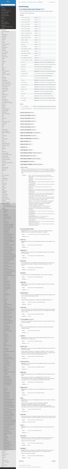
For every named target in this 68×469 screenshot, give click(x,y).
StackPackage (5, 370)
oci (8, 1)
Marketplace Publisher (5, 203)
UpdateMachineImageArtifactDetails (9, 415)
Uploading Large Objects (5, 23)
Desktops (3, 124)
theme (29, 467)
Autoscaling (4, 61)
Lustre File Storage (5, 194)
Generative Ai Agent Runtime (6, 154)
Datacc (3, 115)
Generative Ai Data (5, 156)
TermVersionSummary (7, 395)
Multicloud (3, 457)
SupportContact (6, 373)
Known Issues (3, 18)
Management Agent (5, 197)
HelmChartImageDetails (7, 281)
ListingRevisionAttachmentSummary (9, 310)
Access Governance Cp (5, 31)
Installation (3, 7)
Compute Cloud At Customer (6, 83)
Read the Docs (38, 467)
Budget (3, 69)
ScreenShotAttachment (7, 361)
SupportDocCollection (7, 376)
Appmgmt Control (5, 56)
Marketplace (4, 200)
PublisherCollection (6, 354)
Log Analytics (4, 187)
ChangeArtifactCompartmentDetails (8, 224)
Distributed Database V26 (6, 132)
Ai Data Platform (4, 34)
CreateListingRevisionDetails (7, 246)
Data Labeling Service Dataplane (7, 102)
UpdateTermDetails (6, 430)
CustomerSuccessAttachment (8, 272)
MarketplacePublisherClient (7, 205)
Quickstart (3, 17)
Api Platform (4, 45)
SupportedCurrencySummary (8, 380)
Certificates (4, 72)
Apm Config (4, 50)
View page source (52, 2)
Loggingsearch (4, 192)
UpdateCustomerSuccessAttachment (9, 402)
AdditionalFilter (6, 209)
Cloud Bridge (4, 77)
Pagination (3, 28)
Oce (2, 466)
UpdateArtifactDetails (7, 398)
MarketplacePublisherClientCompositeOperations (9, 206)
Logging (2, 20)
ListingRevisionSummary (7, 323)
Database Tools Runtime (6, 113)
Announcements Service (6, 44)
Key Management (5, 178)
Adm (2, 33)
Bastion (3, 63)
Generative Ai (4, 151)
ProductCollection (6, 348)
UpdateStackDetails (6, 427)
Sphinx (24, 467)
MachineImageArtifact (7, 326)
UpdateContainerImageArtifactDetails (9, 399)
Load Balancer (4, 184)
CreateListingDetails (6, 243)
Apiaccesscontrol (4, 47)
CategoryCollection (6, 221)
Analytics (3, 42)
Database (3, 107)
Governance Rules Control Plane (7, 162)
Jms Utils (3, 176)
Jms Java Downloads (5, 175)
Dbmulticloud (4, 118)
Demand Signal (4, 123)
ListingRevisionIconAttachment (8, 313)
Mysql (3, 458)
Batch (3, 64)
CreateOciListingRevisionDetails (8, 253)
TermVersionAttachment (7, 392)
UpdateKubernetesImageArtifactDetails (9, 405)
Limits (3, 181)
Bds (2, 66)
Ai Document (4, 36)
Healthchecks (4, 164)
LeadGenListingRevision (7, 294)
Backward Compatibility (5, 15)
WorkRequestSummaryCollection (8, 449)
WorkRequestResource (7, 446)
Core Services (4, 91)
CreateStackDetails (6, 262)
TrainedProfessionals (6, 396)
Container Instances (5, 88)
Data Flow (3, 97)
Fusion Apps (4, 148)
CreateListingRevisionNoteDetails (8, 247)
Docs (20, 2)
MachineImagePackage (7, 329)
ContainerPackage (6, 231)
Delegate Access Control (6, 121)
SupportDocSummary (7, 377)
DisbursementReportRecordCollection (9, 275)
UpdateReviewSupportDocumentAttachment (10, 421)
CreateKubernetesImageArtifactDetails (9, 240)
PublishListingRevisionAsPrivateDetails (9, 351)
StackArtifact (5, 367)
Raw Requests (3, 25)
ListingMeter (5, 300)
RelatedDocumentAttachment (8, 357)
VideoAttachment (6, 437)
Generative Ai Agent (5, 153)
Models (4, 208)
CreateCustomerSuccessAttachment (9, 237)
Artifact (5, 212)
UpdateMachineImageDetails (8, 417)
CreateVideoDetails (6, 268)
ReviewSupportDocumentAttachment (9, 358)
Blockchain (3, 67)
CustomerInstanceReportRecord (8, 269)
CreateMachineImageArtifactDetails (8, 250)
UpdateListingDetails (6, 408)
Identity (3, 165)
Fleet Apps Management (6, 143)
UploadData (5, 434)
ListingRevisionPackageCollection (8, 320)
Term (4, 386)
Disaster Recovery (5, 129)
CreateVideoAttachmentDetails (8, 266)
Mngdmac (3, 452)
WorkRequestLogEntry (7, 443)
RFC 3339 (42, 438)
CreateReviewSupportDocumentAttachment (10, 256)
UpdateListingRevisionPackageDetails (9, 414)
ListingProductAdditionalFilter (8, 304)
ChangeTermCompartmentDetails (8, 227)
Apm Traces (4, 55)
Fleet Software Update (5, 145)
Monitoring (3, 455)
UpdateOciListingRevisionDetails (8, 418)
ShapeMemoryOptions (7, 364)
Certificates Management (6, 74)
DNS (2, 134)
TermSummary (6, 389)
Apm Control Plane (5, 52)
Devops (3, 126)
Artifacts (3, 58)
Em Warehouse (4, 135)
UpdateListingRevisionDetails (8, 411)
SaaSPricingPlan (6, 360)
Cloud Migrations (4, 80)
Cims (2, 75)
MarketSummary (6, 335)
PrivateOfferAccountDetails (7, 345)
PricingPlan (5, 342)
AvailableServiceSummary (7, 218)
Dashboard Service (5, 94)
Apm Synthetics (4, 53)
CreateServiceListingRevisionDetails (8, 259)
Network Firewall (4, 460)
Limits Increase (4, 183)
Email (3, 137)
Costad (3, 93)
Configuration (3, 9)
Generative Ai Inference (6, 157)
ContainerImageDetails (7, 230)
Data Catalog (4, 96)
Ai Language (4, 37)
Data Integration (4, 99)
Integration (3, 170)
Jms (2, 173)
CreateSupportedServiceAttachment (9, 263)
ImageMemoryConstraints (7, 284)
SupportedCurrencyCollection (8, 379)
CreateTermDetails (6, 265)
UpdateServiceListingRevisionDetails (9, 424)
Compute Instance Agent (6, 85)
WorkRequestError (6, 440)
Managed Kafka (4, 195)
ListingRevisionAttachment (7, 307)
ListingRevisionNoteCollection (8, 316)
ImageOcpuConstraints (7, 285)
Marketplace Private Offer (6, 202)
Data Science (4, 105)
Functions (3, 146)
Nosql (3, 463)
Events (3, 140)
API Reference (24, 2)
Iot (2, 172)
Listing (4, 297)
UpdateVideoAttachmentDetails (8, 433)
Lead (4, 291)
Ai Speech (3, 39)
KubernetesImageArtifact (7, 288)
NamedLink (5, 338)
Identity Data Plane (5, 167)
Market (4, 332)
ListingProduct (6, 303)
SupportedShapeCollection (7, 383)
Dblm (3, 116)
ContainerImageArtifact (7, 228)
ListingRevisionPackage (7, 319)
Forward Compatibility (4, 12)
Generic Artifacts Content (6, 159)
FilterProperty (5, 278)
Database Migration (5, 110)
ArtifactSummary (6, 215)
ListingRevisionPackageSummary (8, 322)
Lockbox (3, 186)
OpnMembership (6, 341)
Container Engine (4, 86)
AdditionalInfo (6, 211)
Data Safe (3, 104)
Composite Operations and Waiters (7, 26)
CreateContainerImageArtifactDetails (9, 234)
